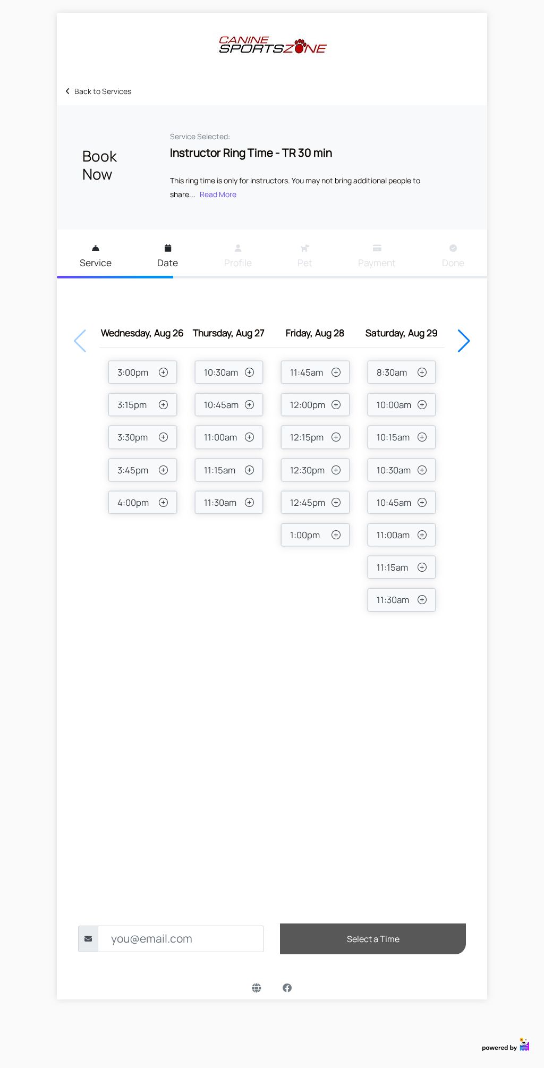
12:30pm (307, 470)
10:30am (221, 372)
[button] (464, 341)
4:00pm (133, 502)
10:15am (393, 437)
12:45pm (307, 502)
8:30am (392, 372)
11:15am (219, 470)
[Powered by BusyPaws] (505, 1043)
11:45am (306, 372)
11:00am (220, 437)
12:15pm (307, 437)
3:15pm (132, 405)
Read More (218, 194)
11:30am (220, 502)
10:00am (394, 405)
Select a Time (373, 939)
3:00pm (132, 372)
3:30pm (132, 437)
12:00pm (307, 405)
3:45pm (132, 470)
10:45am (221, 405)
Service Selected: (200, 136)
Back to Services (102, 91)
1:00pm (305, 535)
